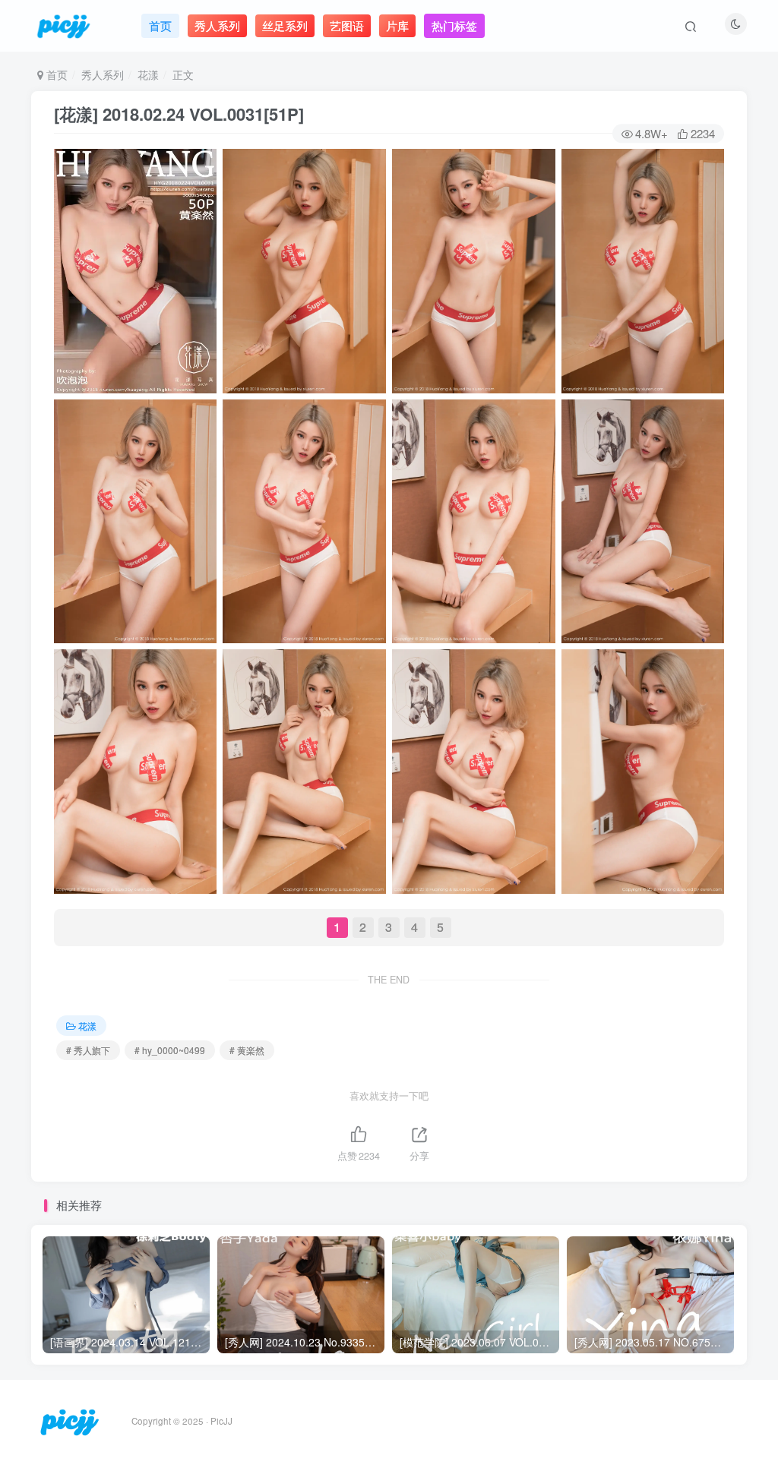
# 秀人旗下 (88, 1049)
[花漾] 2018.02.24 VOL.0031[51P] (179, 114)
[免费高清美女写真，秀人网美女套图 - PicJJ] (69, 1420)
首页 (55, 74)
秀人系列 (102, 74)
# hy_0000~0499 (169, 1049)
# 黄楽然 (246, 1049)
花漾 (148, 74)
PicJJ (221, 1421)
